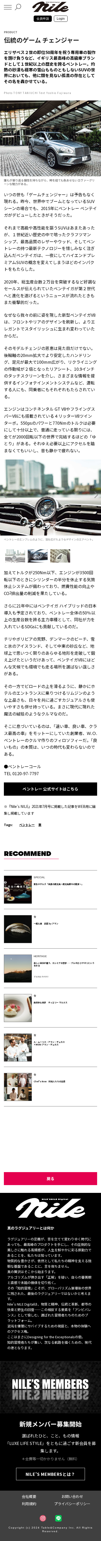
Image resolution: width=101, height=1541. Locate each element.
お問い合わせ (72, 1496)
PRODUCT (10, 32)
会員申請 (43, 19)
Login (61, 19)
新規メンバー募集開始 (50, 1423)
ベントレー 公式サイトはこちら (50, 789)
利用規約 (29, 1503)
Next (96, 494)
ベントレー (27, 824)
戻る (50, 1178)
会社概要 (29, 1496)
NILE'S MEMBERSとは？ (51, 1474)
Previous (5, 494)
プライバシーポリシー (72, 1503)
